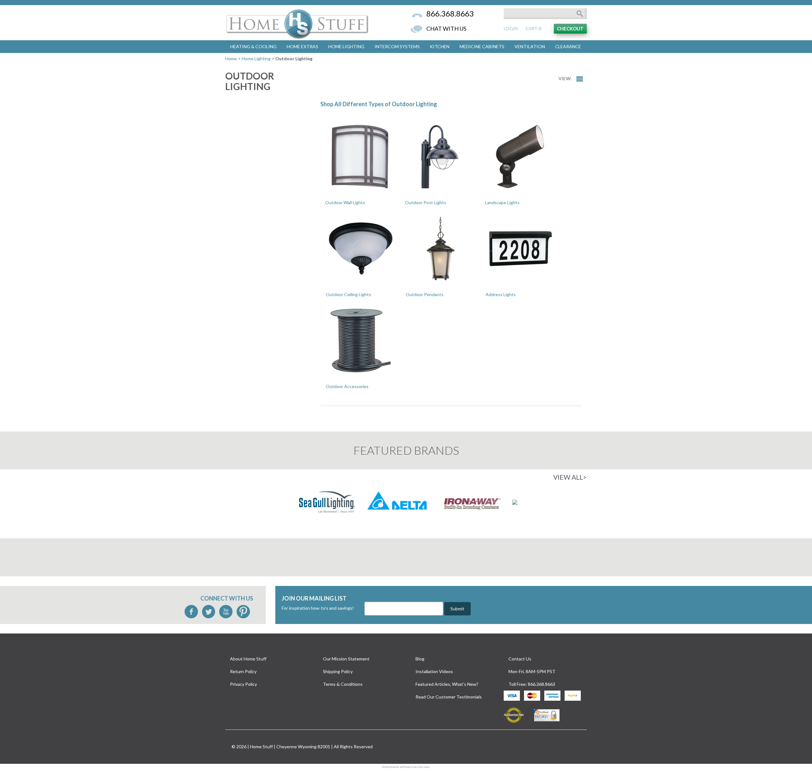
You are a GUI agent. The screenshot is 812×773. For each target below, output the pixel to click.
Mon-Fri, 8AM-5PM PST (531, 671)
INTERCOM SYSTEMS (397, 46)
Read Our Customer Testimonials (449, 696)
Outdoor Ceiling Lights (348, 294)
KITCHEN (439, 46)
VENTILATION (529, 46)
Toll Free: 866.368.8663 (531, 684)
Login (511, 28)
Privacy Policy (243, 684)
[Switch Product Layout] (580, 79)
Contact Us (519, 658)
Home (231, 58)
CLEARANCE (568, 46)
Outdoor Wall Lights (345, 202)
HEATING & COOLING (253, 46)
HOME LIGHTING (346, 46)
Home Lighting (256, 58)
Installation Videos (434, 671)
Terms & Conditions (343, 684)
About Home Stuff (248, 658)
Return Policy (243, 671)
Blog (420, 658)
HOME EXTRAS (302, 46)
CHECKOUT (570, 28)
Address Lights (501, 294)
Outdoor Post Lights (425, 202)
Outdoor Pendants (424, 294)
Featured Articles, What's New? (447, 684)
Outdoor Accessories (347, 386)
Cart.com (423, 767)
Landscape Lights (502, 202)
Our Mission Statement (346, 658)
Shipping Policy (338, 671)
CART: (532, 28)
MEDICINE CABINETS (482, 46)
